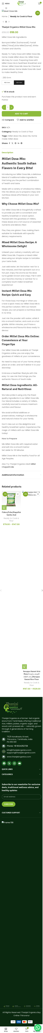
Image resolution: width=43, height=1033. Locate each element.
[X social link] (12, 143)
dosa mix (26, 136)
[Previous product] (3, 21)
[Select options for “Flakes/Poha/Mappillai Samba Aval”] (4, 507)
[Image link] (13, 708)
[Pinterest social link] (15, 143)
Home (4, 16)
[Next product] (9, 21)
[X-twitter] (9, 763)
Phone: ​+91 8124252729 (17, 746)
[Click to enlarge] (6, 8)
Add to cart (21, 113)
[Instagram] (14, 763)
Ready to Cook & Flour (21, 16)
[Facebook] (4, 763)
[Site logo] (21, 3)
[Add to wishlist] (18, 494)
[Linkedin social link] (18, 143)
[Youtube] (19, 763)
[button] (37, 1027)
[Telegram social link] (21, 143)
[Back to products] (6, 21)
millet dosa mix (15, 136)
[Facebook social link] (9, 143)
